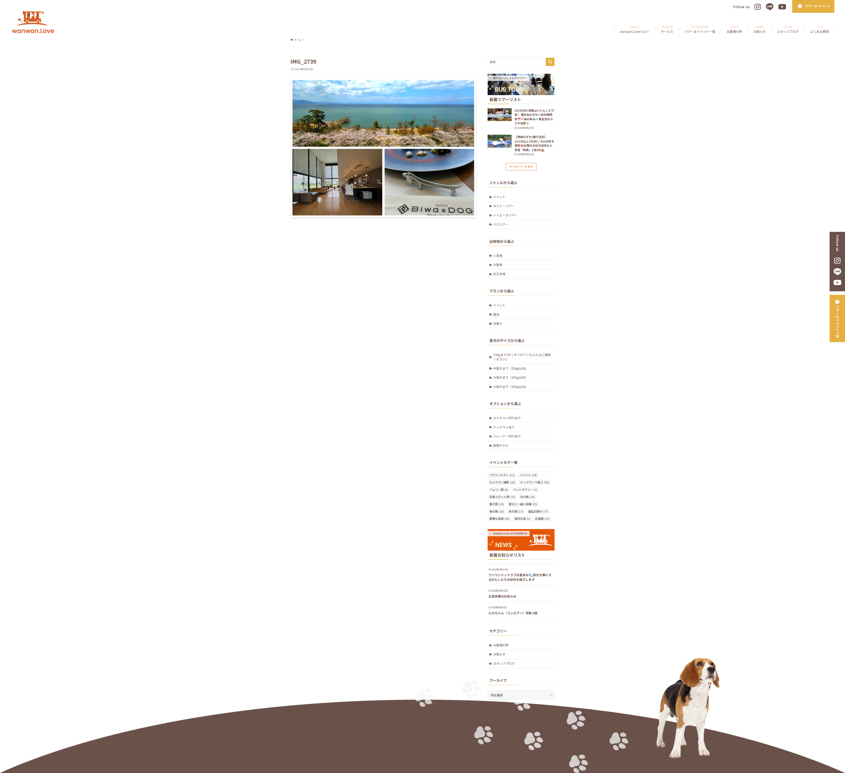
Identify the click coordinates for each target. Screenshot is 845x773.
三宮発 (497, 255)
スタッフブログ (504, 663)
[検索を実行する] (550, 62)
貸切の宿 (522, 519)
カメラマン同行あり (507, 418)
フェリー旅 (498, 489)
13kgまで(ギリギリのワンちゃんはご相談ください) (522, 356)
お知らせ (499, 654)
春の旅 (496, 511)
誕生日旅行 (538, 511)
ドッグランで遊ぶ (534, 482)
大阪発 (497, 264)
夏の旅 (496, 504)
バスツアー (500, 224)
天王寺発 (499, 274)
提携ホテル (501, 445)
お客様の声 (501, 645)
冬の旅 (527, 497)
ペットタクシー (525, 489)
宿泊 (496, 314)
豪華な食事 (499, 519)
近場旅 (542, 519)
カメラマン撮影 (502, 482)
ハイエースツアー (505, 215)
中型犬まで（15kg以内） (510, 368)
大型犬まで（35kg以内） (510, 377)
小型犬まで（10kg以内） (510, 386)
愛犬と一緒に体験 (523, 504)
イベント (499, 197)
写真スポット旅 (502, 497)
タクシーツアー (503, 206)
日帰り (497, 323)
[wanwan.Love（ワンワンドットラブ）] (33, 22)
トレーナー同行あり (507, 436)
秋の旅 (516, 511)
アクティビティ (501, 475)
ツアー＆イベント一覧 (837, 321)
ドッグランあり (504, 427)
